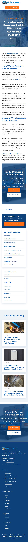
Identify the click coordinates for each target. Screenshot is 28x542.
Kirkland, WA (7, 290)
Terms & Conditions (20, 536)
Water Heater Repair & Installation (12, 250)
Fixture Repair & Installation (10, 261)
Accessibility (14, 538)
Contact (6, 528)
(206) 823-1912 (9, 460)
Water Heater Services (10, 481)
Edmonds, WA (7, 293)
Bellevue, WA (7, 278)
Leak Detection (8, 484)
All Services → (8, 487)
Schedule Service (14, 190)
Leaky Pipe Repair (8, 257)
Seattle (6, 495)
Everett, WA (7, 297)
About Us (7, 517)
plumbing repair (17, 79)
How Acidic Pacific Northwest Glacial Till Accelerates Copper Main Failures (12, 340)
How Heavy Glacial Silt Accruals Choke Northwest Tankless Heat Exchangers (14, 367)
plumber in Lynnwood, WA (13, 53)
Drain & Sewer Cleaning (9, 242)
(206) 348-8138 (10, 458)
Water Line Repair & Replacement (12, 254)
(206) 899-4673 (10, 462)
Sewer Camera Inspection (10, 246)
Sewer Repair (7, 235)
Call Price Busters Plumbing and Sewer (11, 154)
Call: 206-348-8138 (12, 7)
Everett (6, 506)
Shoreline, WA (7, 286)
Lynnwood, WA (7, 282)
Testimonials (8, 522)
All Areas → (8, 508)
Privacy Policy (12, 536)
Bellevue (7, 498)
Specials (7, 520)
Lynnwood (7, 500)
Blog (6, 525)
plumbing (24, 103)
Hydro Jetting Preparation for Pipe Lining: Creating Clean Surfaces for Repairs (14, 393)
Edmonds (7, 503)
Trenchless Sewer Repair (10, 239)
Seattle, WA (7, 275)
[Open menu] (3, 7)
